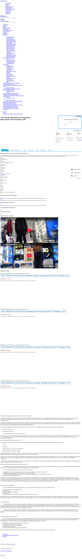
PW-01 (4, 174)
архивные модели (16, 88)
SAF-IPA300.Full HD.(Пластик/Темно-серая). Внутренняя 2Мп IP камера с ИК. (35, 383)
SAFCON (5, 57)
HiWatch (13, 57)
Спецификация (42, 150)
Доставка (8, 11)
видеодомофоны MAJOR (8, 89)
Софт (36, 150)
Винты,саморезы (13, 85)
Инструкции (8, 7)
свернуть (79, 178)
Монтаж (5, 536)
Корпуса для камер (14, 83)
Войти (2, 21)
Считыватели (12, 94)
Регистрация (6, 21)
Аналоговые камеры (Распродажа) (10, 101)
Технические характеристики (16, 150)
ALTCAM (9, 57)
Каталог (7, 4)
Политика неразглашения (6, 550)
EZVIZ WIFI (6, 64)
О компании (8, 3)
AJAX (4, 99)
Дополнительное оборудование (9, 85)
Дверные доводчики (7, 93)
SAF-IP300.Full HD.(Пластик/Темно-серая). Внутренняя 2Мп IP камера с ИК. (35, 275)
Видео (25, 150)
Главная (5, 111)
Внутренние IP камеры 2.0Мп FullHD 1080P (12, 113)
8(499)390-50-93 (4, 1)
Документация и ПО (10, 9)
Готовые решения (9, 6)
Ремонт (7, 5)
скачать (5, 205)
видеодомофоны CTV (8, 88)
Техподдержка (9, 10)
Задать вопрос (50, 150)
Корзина (2, 19)
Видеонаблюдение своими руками (10, 535)
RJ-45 (2, 174)
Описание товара (5, 150)
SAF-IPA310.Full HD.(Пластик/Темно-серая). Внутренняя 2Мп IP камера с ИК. (35, 347)
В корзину (70, 125)
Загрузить (2, 198)
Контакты (8, 13)
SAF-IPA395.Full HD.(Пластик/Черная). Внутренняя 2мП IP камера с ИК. (33, 311)
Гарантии (5, 534)
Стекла (4, 83)
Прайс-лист (8, 12)
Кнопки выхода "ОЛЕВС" (14, 95)
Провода (8, 83)
